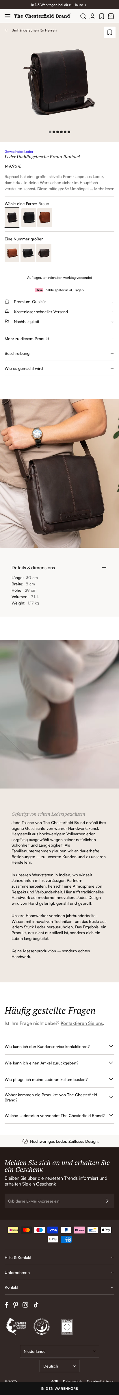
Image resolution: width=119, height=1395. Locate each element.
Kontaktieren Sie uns (82, 1023)
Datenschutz (72, 1381)
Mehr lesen (104, 188)
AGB (54, 1381)
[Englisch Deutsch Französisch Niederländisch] (59, 1366)
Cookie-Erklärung (100, 1381)
